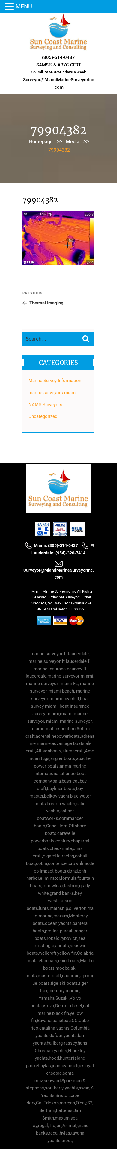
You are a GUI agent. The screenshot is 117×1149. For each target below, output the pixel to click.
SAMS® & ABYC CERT (58, 65)
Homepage (41, 141)
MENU (24, 6)
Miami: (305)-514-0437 (56, 545)
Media (73, 141)
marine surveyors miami (52, 392)
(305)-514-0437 (58, 57)
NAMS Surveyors (45, 404)
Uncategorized (42, 416)
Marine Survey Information (54, 380)
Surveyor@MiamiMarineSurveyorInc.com (58, 573)
